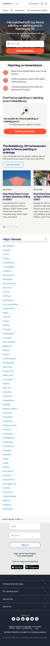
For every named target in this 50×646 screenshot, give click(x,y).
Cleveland (7, 417)
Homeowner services (13, 584)
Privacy (11, 627)
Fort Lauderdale (10, 304)
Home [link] (5, 10)
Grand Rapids (9, 358)
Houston (7, 475)
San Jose (7, 287)
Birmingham (8, 246)
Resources (8, 599)
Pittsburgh (8, 442)
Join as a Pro (34, 4)
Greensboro (8, 400)
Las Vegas (7, 379)
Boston (6, 350)
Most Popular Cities (11, 519)
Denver (6, 292)
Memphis (7, 450)
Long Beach (8, 262)
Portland (7, 429)
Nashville (7, 454)
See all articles (13, 165)
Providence (8, 446)
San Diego (7, 279)
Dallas (5, 463)
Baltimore (7, 346)
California (18, 627)
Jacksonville (8, 308)
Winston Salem (10, 408)
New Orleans (9, 342)
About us (7, 606)
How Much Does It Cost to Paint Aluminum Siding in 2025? (16, 197)
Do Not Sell (27, 627)
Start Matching (25, 50)
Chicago (7, 329)
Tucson (6, 254)
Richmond (7, 492)
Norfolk (6, 488)
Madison (7, 504)
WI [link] (11, 10)
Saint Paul (7, 367)
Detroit (6, 354)
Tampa (6, 321)
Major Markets (12, 239)
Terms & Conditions (39, 632)
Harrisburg (8, 434)
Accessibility (36, 628)
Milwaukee (8, 509)
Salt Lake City (9, 484)
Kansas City (8, 371)
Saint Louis (8, 375)
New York (7, 388)
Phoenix (6, 250)
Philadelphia (8, 438)
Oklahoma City (10, 425)
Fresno (6, 258)
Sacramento (9, 275)
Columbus (7, 421)
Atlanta (6, 325)
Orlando (7, 317)
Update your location (25, 131)
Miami (5, 313)
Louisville (7, 338)
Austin (6, 459)
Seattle (6, 500)
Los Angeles (8, 267)
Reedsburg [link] (19, 10)
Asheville (7, 392)
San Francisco (9, 283)
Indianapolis (8, 333)
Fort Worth (8, 471)
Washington (8, 300)
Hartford (7, 296)
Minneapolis (8, 363)
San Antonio (8, 479)
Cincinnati (7, 413)
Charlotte (7, 396)
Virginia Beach (9, 496)
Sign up (25, 545)
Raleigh (6, 404)
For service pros (10, 591)
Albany (6, 383)
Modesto (7, 271)
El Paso (6, 467)
